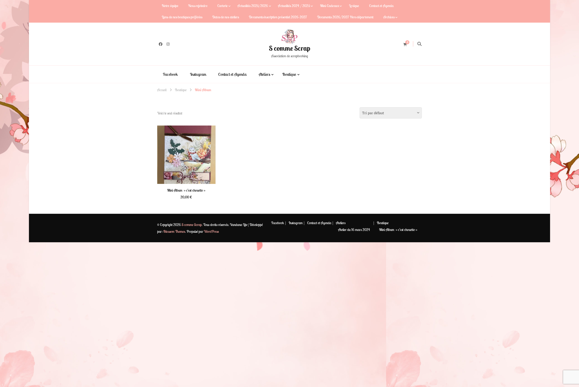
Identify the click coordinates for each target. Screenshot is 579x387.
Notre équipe (170, 5)
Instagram (198, 74)
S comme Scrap (289, 48)
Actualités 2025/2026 (252, 5)
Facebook (170, 74)
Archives (388, 17)
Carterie (222, 5)
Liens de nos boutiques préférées (182, 17)
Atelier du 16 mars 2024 (354, 229)
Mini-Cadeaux (329, 5)
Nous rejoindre (197, 5)
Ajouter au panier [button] (186, 153)
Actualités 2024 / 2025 (294, 5)
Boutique (289, 74)
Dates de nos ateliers (225, 17)
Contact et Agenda (381, 5)
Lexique (354, 5)
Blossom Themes (174, 231)
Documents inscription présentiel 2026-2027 (278, 17)
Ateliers (264, 74)
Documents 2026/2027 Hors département (345, 17)
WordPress (211, 231)
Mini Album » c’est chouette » (398, 229)
